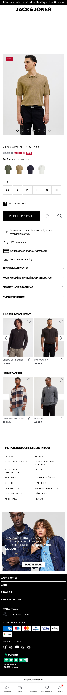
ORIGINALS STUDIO (15, 493)
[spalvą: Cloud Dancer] (41, 169)
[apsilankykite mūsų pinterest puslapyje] (23, 648)
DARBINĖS (40, 483)
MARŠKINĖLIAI (12, 488)
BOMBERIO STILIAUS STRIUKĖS (45, 463)
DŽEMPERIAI (41, 493)
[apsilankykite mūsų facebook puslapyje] (5, 648)
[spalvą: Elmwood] (19, 169)
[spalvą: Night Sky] (30, 169)
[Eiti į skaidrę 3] (28, 130)
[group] (18, 342)
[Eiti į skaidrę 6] (44, 130)
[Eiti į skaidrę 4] (33, 130)
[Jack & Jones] (33, 11)
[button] (7, 190)
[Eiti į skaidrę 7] (49, 130)
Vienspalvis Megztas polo (21, 147)
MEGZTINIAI (11, 499)
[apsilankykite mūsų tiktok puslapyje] (29, 648)
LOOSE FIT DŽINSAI (45, 477)
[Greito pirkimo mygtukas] (30, 360)
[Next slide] (61, 338)
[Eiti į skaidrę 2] (23, 130)
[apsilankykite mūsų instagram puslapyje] (11, 648)
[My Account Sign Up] (33, 541)
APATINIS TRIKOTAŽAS (46, 488)
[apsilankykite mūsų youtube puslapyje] (17, 648)
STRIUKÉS (10, 483)
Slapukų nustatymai (33, 679)
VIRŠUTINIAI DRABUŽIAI (17, 461)
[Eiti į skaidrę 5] (39, 130)
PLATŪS (39, 499)
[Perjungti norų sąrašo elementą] (47, 216)
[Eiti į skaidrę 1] (17, 130)
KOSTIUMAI (10, 477)
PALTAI (38, 469)
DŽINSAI (9, 456)
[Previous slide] (6, 338)
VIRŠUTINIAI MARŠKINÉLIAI (12, 471)
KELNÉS (39, 456)
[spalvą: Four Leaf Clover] (8, 169)
